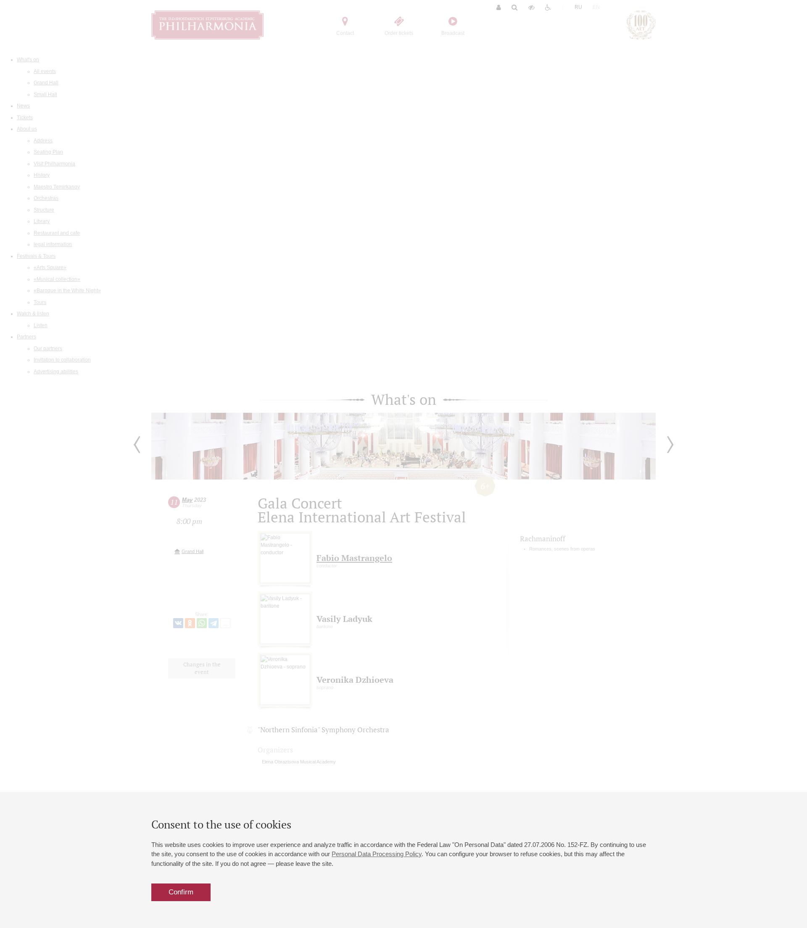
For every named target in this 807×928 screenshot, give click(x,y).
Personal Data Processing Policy (377, 853)
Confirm (181, 892)
